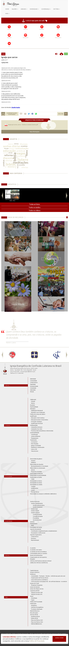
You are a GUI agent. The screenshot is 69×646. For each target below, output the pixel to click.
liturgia (23, 144)
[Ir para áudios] (57, 54)
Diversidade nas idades (36, 484)
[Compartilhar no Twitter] (29, 114)
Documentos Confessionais (38, 532)
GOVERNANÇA (45, 9)
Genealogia (34, 598)
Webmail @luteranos (36, 623)
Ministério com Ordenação (38, 412)
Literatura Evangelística (37, 607)
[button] (34, 132)
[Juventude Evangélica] (12, 354)
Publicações (33, 603)
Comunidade (33, 380)
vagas (21, 153)
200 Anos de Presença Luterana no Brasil (40, 560)
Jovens (33, 490)
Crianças (33, 486)
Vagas (32, 600)
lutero (10, 144)
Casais (32, 479)
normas (5, 153)
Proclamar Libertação (36, 609)
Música (33, 403)
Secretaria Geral (37, 520)
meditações (20, 162)
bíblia (15, 157)
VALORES (14, 9)
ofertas (16, 144)
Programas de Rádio (36, 471)
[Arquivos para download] (61, 54)
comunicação (21, 148)
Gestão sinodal (35, 510)
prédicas (21, 151)
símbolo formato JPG (36, 594)
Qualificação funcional (37, 423)
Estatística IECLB (35, 616)
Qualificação (33, 416)
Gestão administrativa (38, 505)
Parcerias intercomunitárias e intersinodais (42, 430)
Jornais (33, 469)
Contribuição (34, 434)
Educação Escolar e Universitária (39, 419)
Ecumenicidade (34, 386)
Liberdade (32, 390)
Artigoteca (34, 605)
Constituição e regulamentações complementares (44, 531)
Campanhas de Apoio (36, 427)
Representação (35, 540)
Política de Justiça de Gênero (37, 414)
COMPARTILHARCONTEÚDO (12, 113)
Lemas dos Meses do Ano (36, 588)
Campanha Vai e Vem (36, 429)
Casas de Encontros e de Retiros (39, 579)
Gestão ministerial (37, 507)
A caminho (33, 548)
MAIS (7, 13)
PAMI (32, 525)
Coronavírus (34, 441)
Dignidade (33, 384)
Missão (32, 391)
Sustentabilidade (34, 432)
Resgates (32, 559)
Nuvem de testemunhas (36, 555)
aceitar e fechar (59, 637)
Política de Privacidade (36, 601)
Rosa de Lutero (34, 612)
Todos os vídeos (34, 210)
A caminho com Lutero (36, 549)
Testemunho (33, 440)
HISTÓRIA (56, 9)
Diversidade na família (36, 477)
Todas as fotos (34, 204)
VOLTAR (60, 114)
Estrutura (33, 538)
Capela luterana (34, 570)
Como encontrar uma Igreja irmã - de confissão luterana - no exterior (49, 581)
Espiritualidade (34, 406)
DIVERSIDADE (34, 9)
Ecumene (32, 405)
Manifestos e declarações (37, 447)
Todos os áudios (34, 207)
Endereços (33, 574)
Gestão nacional (35, 512)
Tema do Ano (34, 451)
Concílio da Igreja (37, 514)
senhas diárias (11, 146)
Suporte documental (35, 529)
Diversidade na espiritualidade (38, 475)
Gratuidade (33, 388)
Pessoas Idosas (35, 492)
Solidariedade (34, 425)
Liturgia (33, 401)
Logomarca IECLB (34, 590)
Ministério (32, 408)
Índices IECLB (34, 618)
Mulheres (33, 462)
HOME (7, 9)
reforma (8, 155)
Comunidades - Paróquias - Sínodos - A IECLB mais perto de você (48, 576)
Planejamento (34, 438)
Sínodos (32, 521)
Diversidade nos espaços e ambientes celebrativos (43, 493)
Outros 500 (34, 449)
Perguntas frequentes (36, 585)
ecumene (24, 146)
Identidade (33, 378)
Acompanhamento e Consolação (39, 466)
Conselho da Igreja (38, 516)
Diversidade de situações (36, 464)
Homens (33, 460)
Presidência (36, 518)
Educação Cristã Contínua (37, 417)
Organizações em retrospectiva (38, 557)
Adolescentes (34, 488)
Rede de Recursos (35, 611)
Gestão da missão (35, 501)
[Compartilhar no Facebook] (32, 114)
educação (9, 150)
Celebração (33, 399)
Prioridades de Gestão (36, 527)
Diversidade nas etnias (36, 482)
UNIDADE (23, 9)
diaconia (8, 158)
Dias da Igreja (34, 443)
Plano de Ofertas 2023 (37, 620)
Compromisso (34, 382)
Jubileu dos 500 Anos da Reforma (39, 562)
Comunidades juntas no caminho (38, 553)
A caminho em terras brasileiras (38, 551)
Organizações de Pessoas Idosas (39, 577)
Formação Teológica (36, 421)
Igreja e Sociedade (36, 445)
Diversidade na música (36, 481)
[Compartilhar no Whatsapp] (36, 113)
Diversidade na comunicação (37, 468)
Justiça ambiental (35, 436)
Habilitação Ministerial (37, 410)
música (11, 148)
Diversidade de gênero (36, 458)
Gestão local (34, 509)
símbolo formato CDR (36, 592)
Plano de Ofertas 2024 (37, 622)
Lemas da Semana (35, 587)
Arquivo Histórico (34, 572)
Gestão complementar (37, 503)
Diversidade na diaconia (36, 473)
